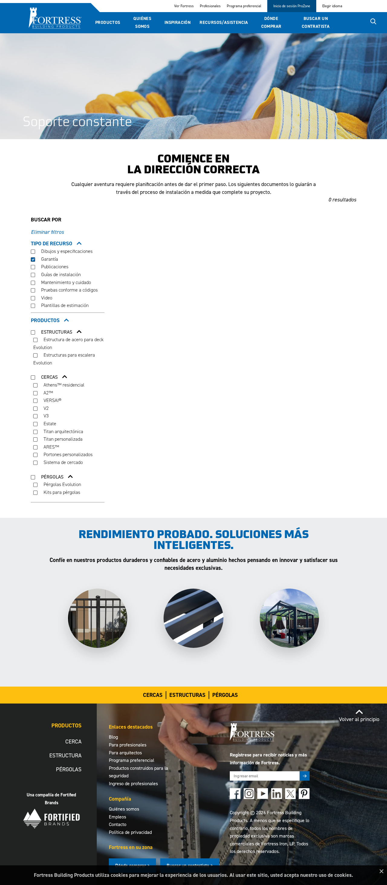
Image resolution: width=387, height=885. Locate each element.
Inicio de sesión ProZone (291, 6)
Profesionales (210, 6)
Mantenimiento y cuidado (65, 282)
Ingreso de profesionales (133, 783)
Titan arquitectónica (62, 431)
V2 (45, 408)
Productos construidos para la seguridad (138, 772)
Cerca (73, 741)
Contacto (117, 824)
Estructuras (187, 695)
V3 (45, 416)
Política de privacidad (130, 832)
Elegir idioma (332, 6)
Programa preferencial (244, 6)
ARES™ (50, 447)
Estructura (65, 755)
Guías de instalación (60, 274)
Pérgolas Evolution (61, 484)
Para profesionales (127, 745)
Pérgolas (225, 695)
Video (46, 298)
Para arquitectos (125, 752)
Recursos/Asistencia (224, 22)
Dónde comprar (271, 22)
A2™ (47, 393)
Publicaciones (54, 266)
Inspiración (177, 22)
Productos (107, 22)
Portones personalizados (67, 454)
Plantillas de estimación (64, 305)
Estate (49, 423)
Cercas (153, 695)
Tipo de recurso (51, 243)
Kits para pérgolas (61, 492)
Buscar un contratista (316, 22)
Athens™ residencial (63, 385)
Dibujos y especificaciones (66, 251)
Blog (113, 737)
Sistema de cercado (62, 462)
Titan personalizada (62, 439)
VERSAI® (51, 400)
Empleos (117, 817)
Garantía (49, 259)
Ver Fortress (184, 6)
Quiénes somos (142, 22)
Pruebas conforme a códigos (69, 290)
